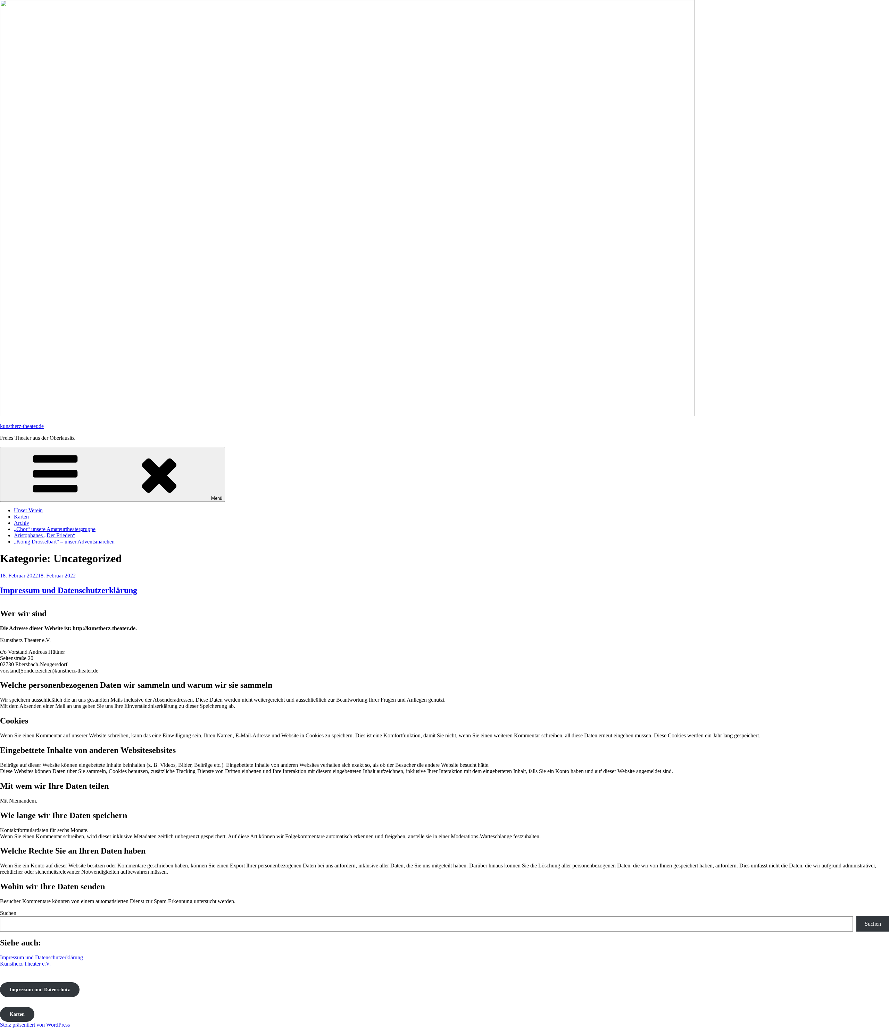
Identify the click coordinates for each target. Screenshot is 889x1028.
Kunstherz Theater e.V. (25, 964)
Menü (216, 498)
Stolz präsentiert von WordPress (35, 1025)
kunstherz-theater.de (22, 426)
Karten (21, 517)
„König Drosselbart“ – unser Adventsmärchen (64, 542)
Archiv (21, 523)
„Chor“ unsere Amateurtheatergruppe (54, 529)
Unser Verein (28, 510)
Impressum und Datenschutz (40, 989)
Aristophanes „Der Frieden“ (44, 535)
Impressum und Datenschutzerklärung (68, 590)
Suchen (8, 913)
